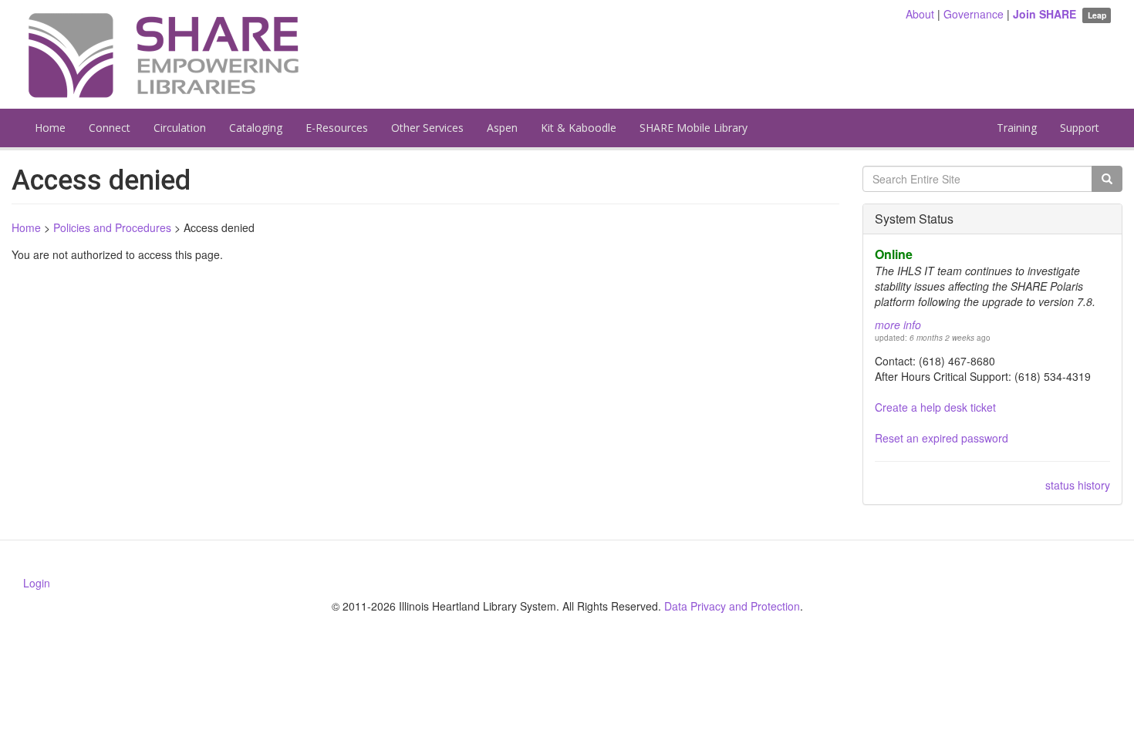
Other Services (427, 127)
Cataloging (255, 127)
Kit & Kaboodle (578, 127)
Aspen (502, 127)
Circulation (180, 127)
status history (1077, 485)
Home (50, 127)
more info (898, 324)
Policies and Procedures (112, 227)
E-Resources (336, 127)
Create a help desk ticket (935, 407)
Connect (109, 127)
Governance (973, 14)
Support (1079, 127)
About (920, 14)
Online (894, 254)
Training (1017, 127)
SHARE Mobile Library (694, 127)
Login (36, 583)
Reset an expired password (941, 438)
